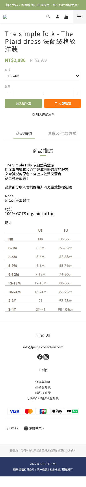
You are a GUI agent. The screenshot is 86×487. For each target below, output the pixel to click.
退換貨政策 (43, 387)
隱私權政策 (43, 393)
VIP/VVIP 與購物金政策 (43, 398)
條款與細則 (43, 382)
